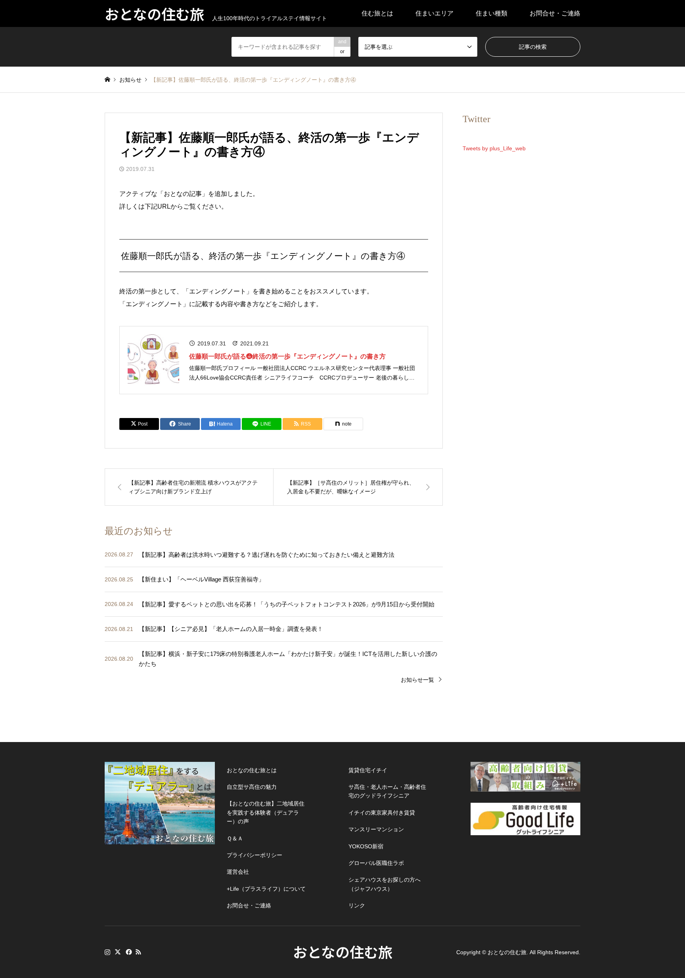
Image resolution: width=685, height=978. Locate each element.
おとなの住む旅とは (252, 770)
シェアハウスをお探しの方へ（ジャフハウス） (384, 884)
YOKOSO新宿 (365, 846)
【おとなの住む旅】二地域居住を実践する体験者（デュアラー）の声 (265, 812)
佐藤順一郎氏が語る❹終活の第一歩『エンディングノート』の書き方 (287, 356)
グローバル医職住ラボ (376, 863)
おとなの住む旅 (342, 951)
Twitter (118, 952)
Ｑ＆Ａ (235, 838)
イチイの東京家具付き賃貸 (381, 812)
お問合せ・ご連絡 (555, 13)
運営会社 (238, 872)
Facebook (128, 952)
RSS (138, 952)
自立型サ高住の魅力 (252, 787)
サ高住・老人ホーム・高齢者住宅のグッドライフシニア (387, 791)
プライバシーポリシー (254, 855)
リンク (356, 905)
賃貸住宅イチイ (367, 770)
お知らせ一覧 (417, 680)
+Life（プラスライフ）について (266, 889)
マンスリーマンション (376, 829)
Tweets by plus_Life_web (494, 148)
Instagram (107, 952)
